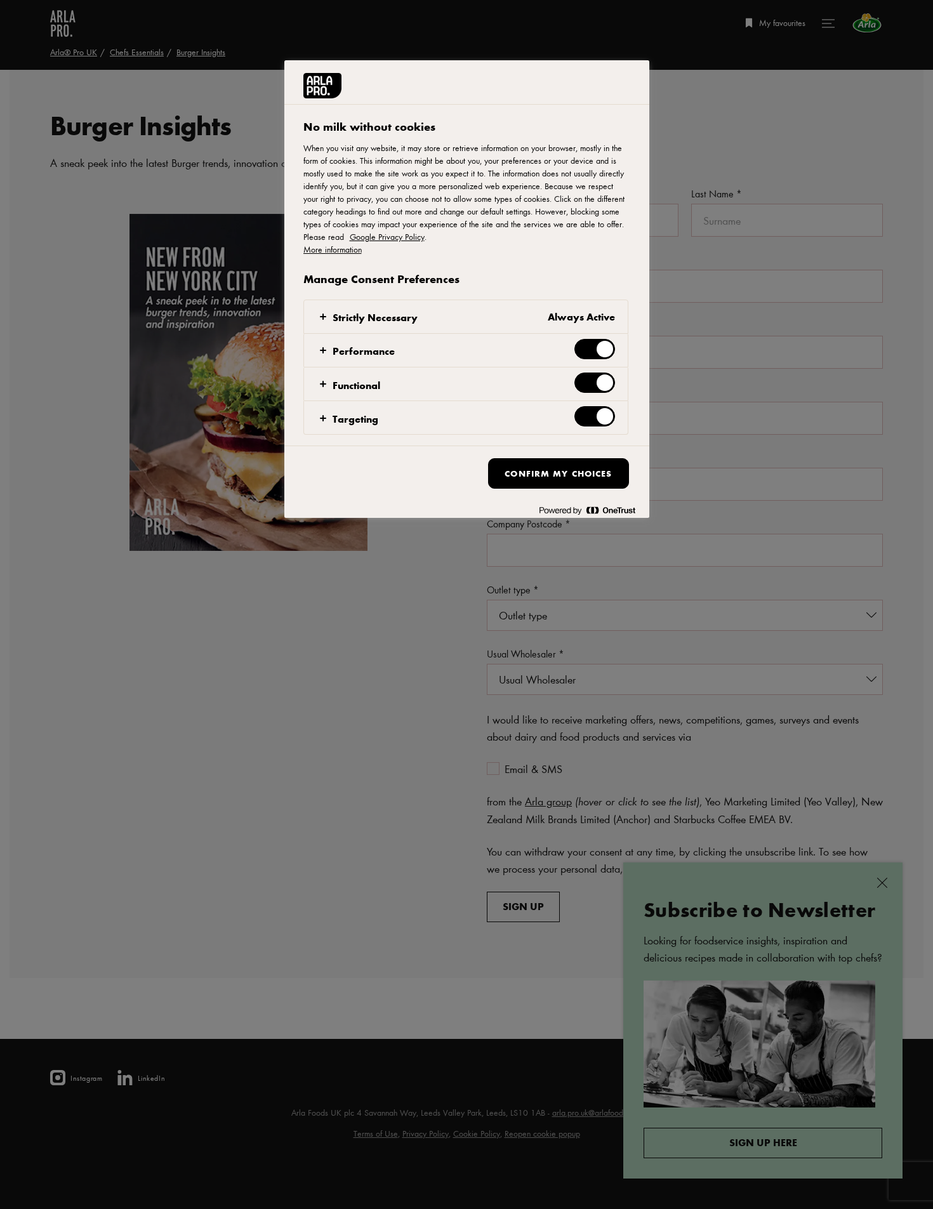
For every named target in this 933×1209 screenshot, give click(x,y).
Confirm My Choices (558, 473)
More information (332, 249)
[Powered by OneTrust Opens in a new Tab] (587, 510)
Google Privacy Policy (387, 236)
